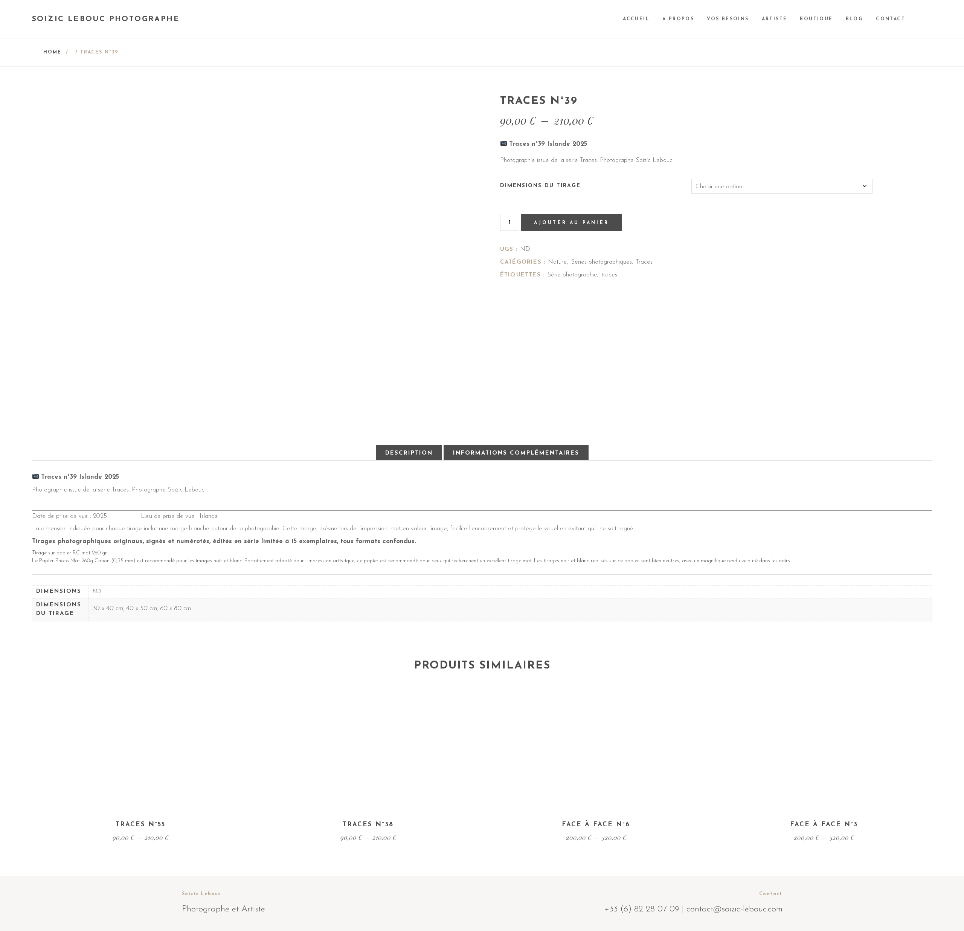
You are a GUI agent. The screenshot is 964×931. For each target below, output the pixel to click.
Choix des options (140, 782)
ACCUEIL (636, 19)
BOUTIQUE (816, 19)
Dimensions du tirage (540, 186)
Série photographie (572, 275)
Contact (890, 19)
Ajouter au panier (571, 223)
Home (52, 52)
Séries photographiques (601, 262)
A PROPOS (678, 19)
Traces (644, 262)
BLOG (854, 19)
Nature (557, 262)
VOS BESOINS (728, 19)
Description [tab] (409, 453)
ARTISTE (774, 19)
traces (609, 275)
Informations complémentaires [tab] (516, 453)
